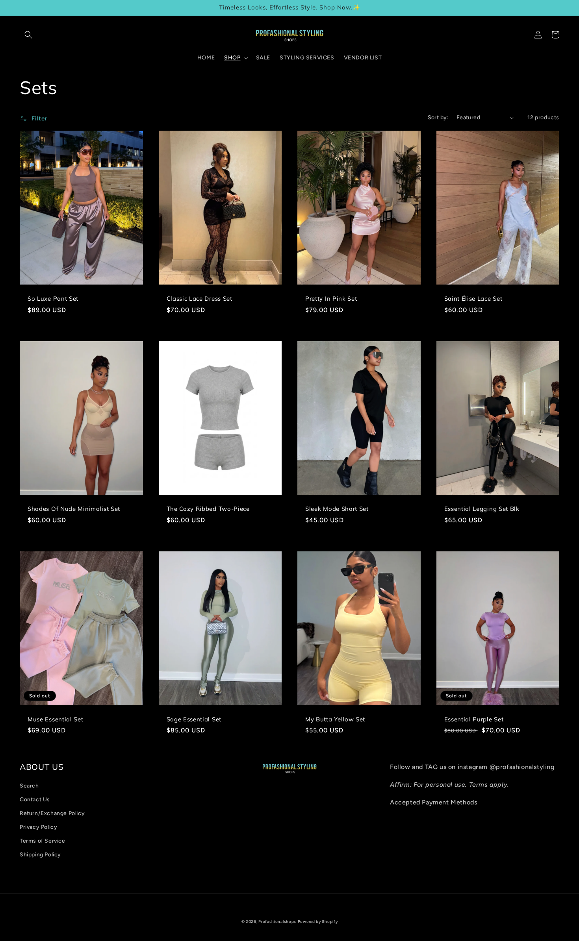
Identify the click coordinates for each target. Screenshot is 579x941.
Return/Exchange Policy (52, 813)
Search (29, 785)
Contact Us (35, 799)
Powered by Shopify (318, 921)
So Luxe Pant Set (53, 298)
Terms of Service (42, 840)
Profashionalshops (277, 921)
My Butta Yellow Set (335, 719)
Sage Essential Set (194, 719)
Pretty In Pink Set (331, 298)
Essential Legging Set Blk (482, 508)
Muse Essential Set (55, 719)
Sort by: (438, 117)
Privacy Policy (38, 827)
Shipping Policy (40, 854)
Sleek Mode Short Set (337, 508)
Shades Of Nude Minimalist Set (74, 508)
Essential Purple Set (474, 719)
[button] (28, 34)
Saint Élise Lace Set (473, 298)
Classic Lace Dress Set (199, 298)
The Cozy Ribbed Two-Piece (208, 508)
